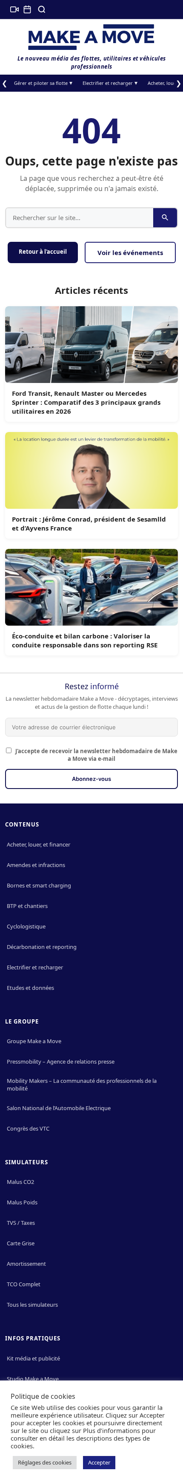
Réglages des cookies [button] (44, 1462)
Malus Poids (22, 1202)
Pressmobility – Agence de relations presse (60, 1061)
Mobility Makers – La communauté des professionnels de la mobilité (82, 1084)
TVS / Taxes (21, 1223)
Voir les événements (130, 252)
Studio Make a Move (33, 1379)
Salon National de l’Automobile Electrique (59, 1108)
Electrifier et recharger (108, 83)
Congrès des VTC (28, 1128)
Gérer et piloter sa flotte (41, 83)
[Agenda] (27, 9)
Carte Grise (20, 1243)
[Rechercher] (42, 9)
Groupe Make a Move (34, 1041)
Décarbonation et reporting (42, 947)
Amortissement (26, 1263)
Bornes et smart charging (39, 885)
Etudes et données (30, 988)
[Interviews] (14, 9)
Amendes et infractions (36, 865)
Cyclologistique (26, 926)
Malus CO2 (20, 1182)
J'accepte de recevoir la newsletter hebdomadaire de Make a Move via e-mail (95, 755)
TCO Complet (23, 1284)
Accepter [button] (99, 1462)
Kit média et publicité (33, 1358)
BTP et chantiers (27, 906)
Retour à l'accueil (43, 251)
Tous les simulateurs (32, 1304)
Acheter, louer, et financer (38, 844)
